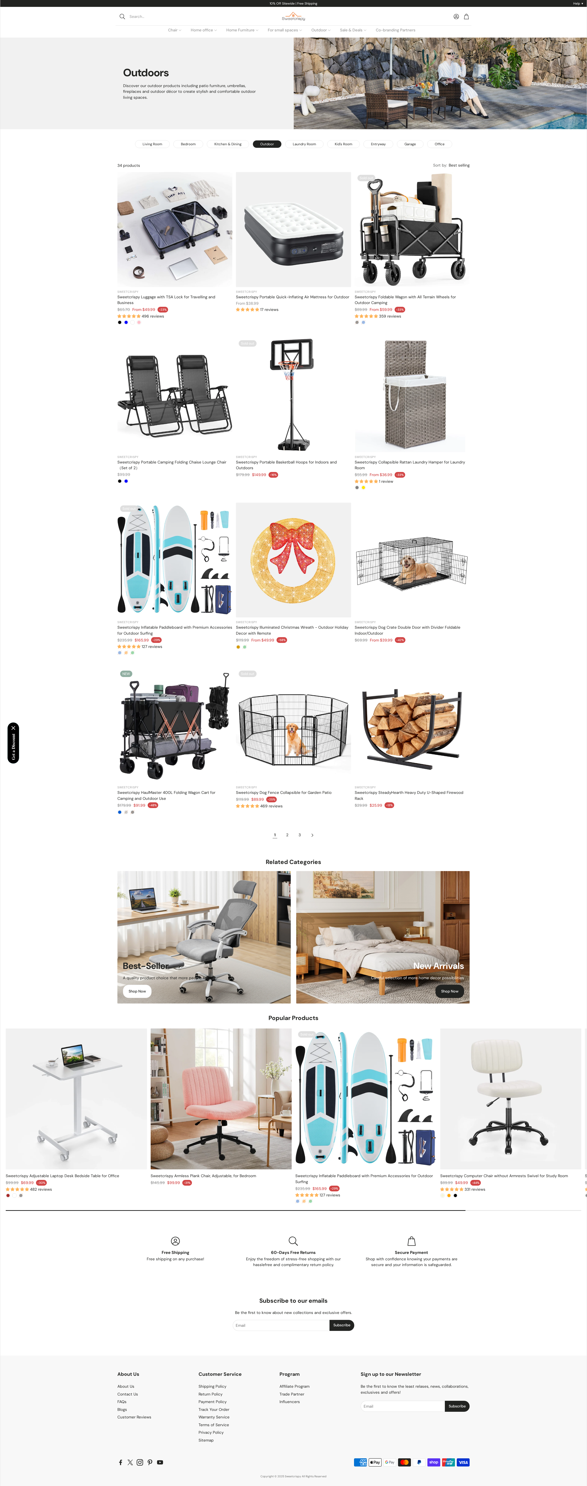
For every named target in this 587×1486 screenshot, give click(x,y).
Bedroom (188, 144)
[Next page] (312, 835)
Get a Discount (13, 747)
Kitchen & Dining (227, 144)
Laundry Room (304, 144)
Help (578, 3)
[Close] (13, 728)
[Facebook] (120, 1462)
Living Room (152, 144)
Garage (410, 144)
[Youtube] (160, 1462)
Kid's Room (343, 144)
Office (440, 144)
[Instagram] (140, 1462)
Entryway (378, 144)
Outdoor (267, 144)
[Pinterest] (150, 1462)
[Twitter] (130, 1462)
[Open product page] (174, 229)
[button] (148, 16)
